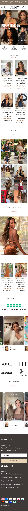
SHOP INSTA (14, 131)
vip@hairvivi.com (18, 484)
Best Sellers (14, 55)
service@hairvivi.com (16, 474)
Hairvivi (7, 505)
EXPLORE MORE (14, 211)
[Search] (5, 7)
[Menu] (1, 7)
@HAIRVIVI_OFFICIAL (18, 134)
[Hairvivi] (14, 7)
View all (14, 58)
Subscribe (14, 461)
